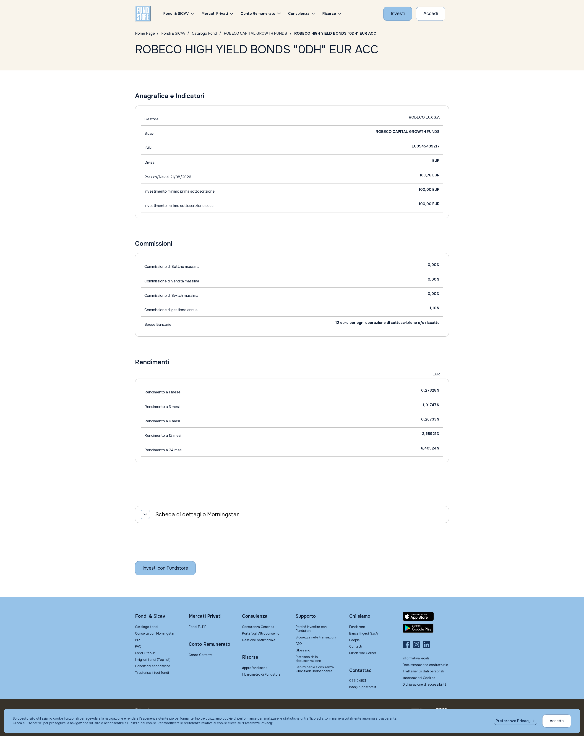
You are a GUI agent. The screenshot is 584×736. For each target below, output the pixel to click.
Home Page (145, 33)
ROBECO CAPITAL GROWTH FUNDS (255, 33)
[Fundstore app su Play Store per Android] (426, 628)
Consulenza (299, 13)
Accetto (557, 720)
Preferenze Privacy (513, 720)
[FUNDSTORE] (143, 13)
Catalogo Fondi (204, 33)
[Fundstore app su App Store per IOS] (426, 616)
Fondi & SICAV (173, 33)
